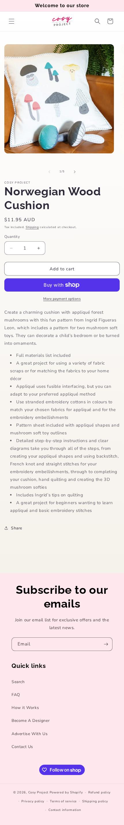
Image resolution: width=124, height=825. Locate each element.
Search (18, 682)
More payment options (62, 298)
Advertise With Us (30, 734)
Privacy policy (32, 801)
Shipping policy (95, 801)
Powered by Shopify (66, 792)
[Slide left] (49, 171)
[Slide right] (74, 171)
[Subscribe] (105, 644)
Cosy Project (38, 792)
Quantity (12, 236)
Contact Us (22, 746)
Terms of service (63, 801)
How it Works (25, 707)
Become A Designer (31, 720)
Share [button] (16, 528)
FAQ (16, 694)
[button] (11, 21)
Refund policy (99, 792)
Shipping (32, 227)
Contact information (64, 810)
